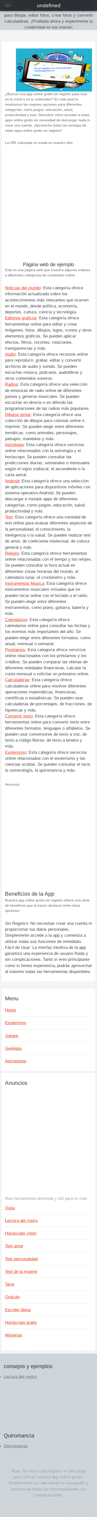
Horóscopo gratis (21, 1322)
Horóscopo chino (20, 1233)
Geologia (13, 1048)
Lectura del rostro (21, 1220)
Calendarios (16, 619)
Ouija (10, 1207)
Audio (10, 354)
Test (9, 516)
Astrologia (14, 444)
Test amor (14, 1245)
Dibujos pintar (18, 414)
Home (10, 1010)
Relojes (12, 553)
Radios (11, 384)
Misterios (13, 1335)
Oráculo (12, 1296)
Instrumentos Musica (24, 583)
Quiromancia (15, 1445)
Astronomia (15, 1060)
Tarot (9, 1284)
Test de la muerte (21, 1271)
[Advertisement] (48, 207)
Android (12, 480)
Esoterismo (15, 752)
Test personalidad (21, 1258)
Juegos (11, 1035)
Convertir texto (19, 716)
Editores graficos (21, 317)
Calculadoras (17, 679)
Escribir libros (18, 1309)
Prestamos (15, 649)
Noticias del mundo (23, 287)
